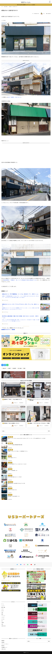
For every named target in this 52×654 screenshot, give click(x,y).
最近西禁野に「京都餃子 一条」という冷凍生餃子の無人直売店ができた (20, 280)
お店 (2, 612)
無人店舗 (19, 368)
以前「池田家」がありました (14, 97)
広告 (2, 624)
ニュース (2, 605)
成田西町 (14, 368)
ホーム (2, 603)
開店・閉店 (49, 13)
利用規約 (2, 642)
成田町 (9, 368)
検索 (49, 431)
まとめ (2, 610)
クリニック (3, 615)
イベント (2, 617)
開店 (24, 368)
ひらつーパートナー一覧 (5, 580)
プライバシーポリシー (5, 644)
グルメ (2, 609)
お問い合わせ (3, 625)
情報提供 (2, 640)
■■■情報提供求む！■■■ (8, 329)
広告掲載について (4, 647)
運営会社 (2, 645)
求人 (2, 620)
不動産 (2, 622)
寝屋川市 (4, 368)
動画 (2, 614)
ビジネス (2, 619)
